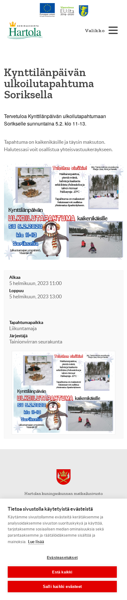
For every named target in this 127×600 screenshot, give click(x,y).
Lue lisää (36, 541)
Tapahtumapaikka (26, 322)
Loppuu (16, 290)
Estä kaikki (62, 572)
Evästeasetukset (62, 557)
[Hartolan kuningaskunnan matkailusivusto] (24, 30)
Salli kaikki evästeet (62, 586)
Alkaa (14, 277)
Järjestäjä (18, 335)
